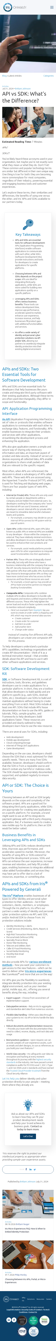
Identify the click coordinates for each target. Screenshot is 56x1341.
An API (6, 419)
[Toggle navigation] (52, 7)
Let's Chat (28, 1136)
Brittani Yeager (22, 1224)
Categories (48, 76)
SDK (4, 679)
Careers (49, 1299)
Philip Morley (21, 1275)
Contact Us (33, 1312)
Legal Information (13, 1310)
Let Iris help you (10, 1078)
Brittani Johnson (23, 88)
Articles (5, 86)
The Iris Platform (12, 895)
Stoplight (37, 610)
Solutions (30, 1299)
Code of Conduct (35, 1310)
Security (25, 1310)
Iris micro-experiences (38, 971)
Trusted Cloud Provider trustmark (25, 1071)
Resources (40, 1299)
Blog (4, 76)
